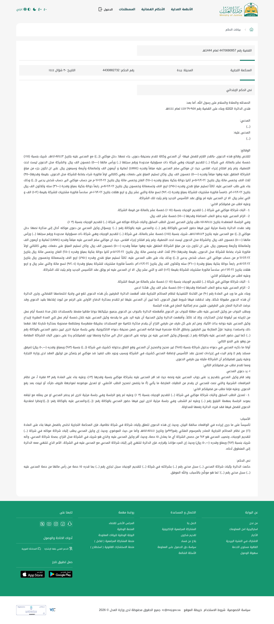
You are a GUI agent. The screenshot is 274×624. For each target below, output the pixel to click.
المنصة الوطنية (125, 529)
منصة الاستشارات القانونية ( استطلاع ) (112, 547)
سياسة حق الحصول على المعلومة (177, 547)
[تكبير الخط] (40, 9)
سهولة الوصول (249, 553)
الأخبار (254, 535)
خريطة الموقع (193, 610)
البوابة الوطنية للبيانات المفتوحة (116, 535)
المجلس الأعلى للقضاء (121, 523)
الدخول (108, 9)
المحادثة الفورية (30, 549)
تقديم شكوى (188, 535)
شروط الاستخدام (214, 610)
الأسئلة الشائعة (187, 553)
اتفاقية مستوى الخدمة (245, 547)
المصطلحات (127, 9)
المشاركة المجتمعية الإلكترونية (179, 529)
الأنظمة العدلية (182, 9)
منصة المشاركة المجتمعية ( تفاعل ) (114, 541)
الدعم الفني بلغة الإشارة (56, 549)
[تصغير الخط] (45, 9)
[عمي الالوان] (29, 9)
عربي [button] (19, 9)
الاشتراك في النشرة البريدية (242, 541)
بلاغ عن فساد (188, 541)
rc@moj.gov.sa (171, 610)
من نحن (253, 523)
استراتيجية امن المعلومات (243, 529)
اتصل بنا (191, 523)
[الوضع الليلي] (34, 9)
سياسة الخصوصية (238, 610)
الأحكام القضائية (153, 9)
